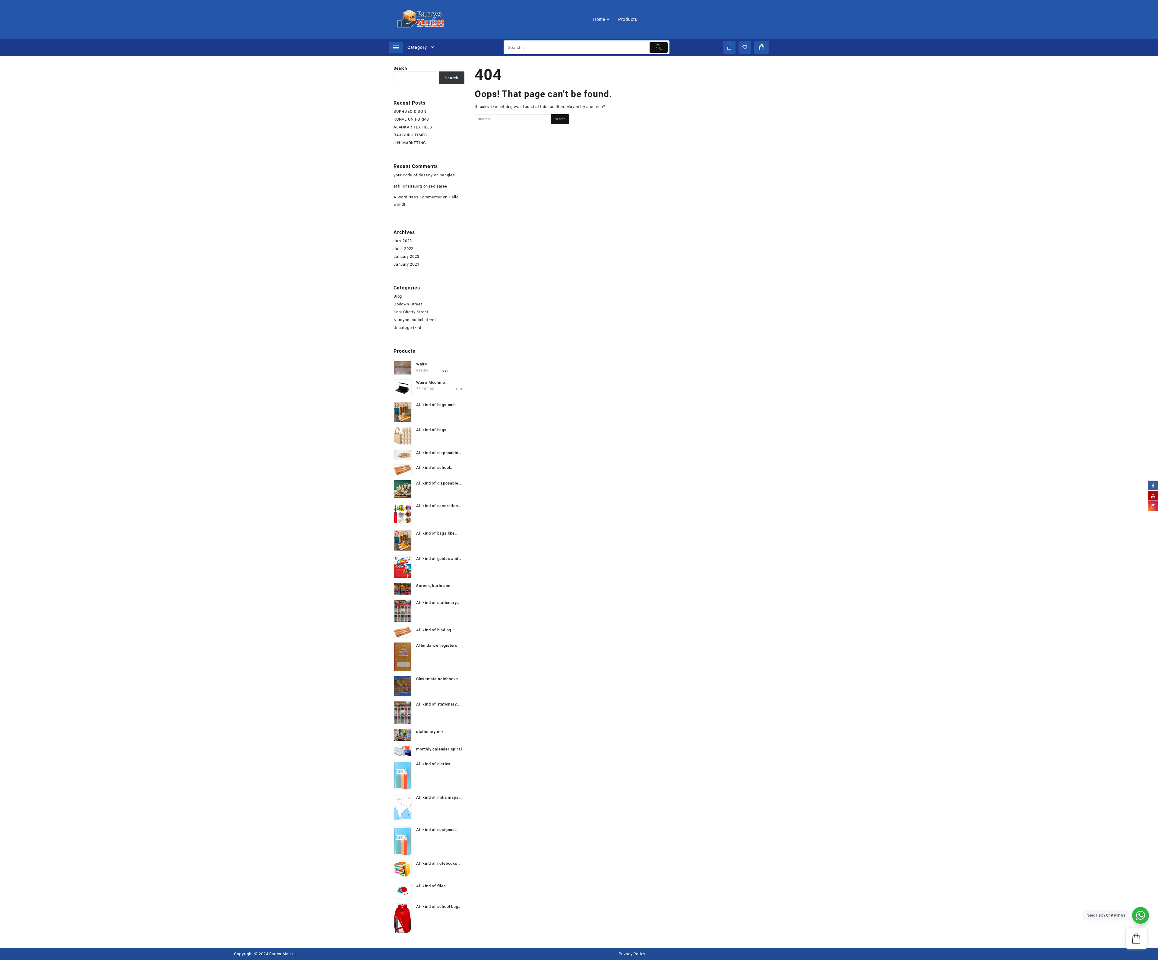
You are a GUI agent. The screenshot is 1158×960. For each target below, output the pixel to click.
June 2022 (403, 248)
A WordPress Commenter (418, 197)
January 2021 (406, 264)
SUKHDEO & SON (410, 111)
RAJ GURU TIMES (410, 135)
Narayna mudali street (415, 319)
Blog (398, 296)
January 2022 (406, 256)
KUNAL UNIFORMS (411, 119)
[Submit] (659, 47)
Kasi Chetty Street (411, 312)
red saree (438, 186)
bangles (447, 175)
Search (400, 68)
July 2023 (403, 240)
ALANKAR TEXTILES (413, 127)
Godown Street (408, 304)
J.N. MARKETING (410, 143)
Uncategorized (407, 327)
